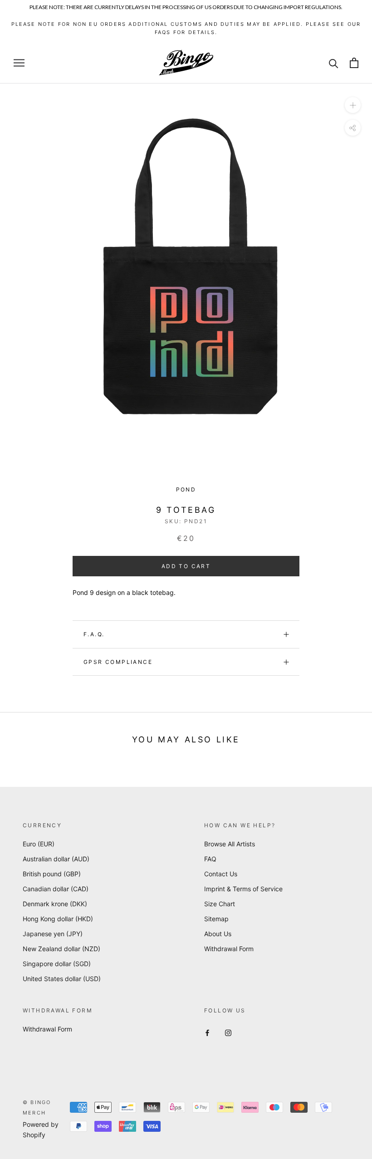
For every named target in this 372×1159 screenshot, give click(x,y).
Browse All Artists (229, 844)
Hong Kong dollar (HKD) (58, 919)
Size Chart (219, 904)
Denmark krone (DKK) (55, 904)
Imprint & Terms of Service (243, 889)
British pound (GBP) (52, 874)
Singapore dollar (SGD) (57, 963)
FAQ (210, 859)
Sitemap (216, 919)
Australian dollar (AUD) (56, 859)
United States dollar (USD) (62, 978)
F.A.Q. (93, 634)
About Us (217, 934)
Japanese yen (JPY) (53, 934)
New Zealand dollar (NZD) (61, 949)
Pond (186, 489)
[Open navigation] (19, 63)
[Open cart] (354, 63)
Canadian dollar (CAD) (55, 889)
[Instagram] (228, 1032)
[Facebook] (207, 1032)
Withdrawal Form (229, 949)
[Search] (333, 63)
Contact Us (220, 874)
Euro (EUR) (38, 844)
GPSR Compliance (117, 661)
